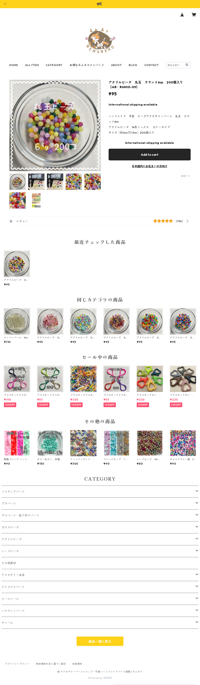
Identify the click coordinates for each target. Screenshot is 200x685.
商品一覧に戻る (100, 641)
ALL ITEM (32, 65)
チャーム (7, 622)
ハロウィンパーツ (13, 611)
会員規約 (77, 663)
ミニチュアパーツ (13, 491)
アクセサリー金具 (13, 575)
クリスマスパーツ (13, 587)
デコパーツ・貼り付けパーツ (20, 515)
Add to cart (149, 154)
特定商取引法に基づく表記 (51, 663)
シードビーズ (10, 551)
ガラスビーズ (10, 527)
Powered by (95, 677)
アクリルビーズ (12, 539)
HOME (13, 65)
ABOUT (116, 65)
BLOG (133, 65)
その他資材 (9, 563)
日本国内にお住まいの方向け (149, 166)
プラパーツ (9, 503)
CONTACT (151, 65)
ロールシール (10, 599)
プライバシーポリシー (17, 663)
